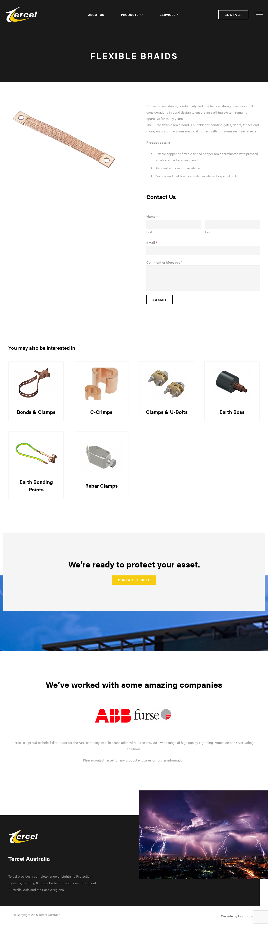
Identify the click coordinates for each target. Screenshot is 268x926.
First (149, 232)
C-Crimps (101, 411)
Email (151, 242)
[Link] (21, 14)
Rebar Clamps (101, 485)
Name (152, 216)
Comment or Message (164, 262)
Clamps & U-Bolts (167, 411)
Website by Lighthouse (238, 916)
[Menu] (259, 14)
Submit (159, 299)
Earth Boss (232, 411)
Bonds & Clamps (36, 411)
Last (208, 232)
